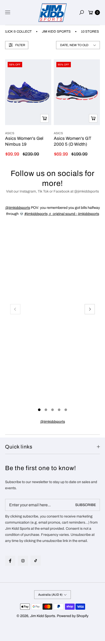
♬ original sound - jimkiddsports (73, 214)
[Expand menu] (7, 12)
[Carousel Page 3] (52, 409)
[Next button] (90, 309)
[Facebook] (10, 561)
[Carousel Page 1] (39, 409)
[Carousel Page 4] (59, 409)
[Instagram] (23, 561)
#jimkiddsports (36, 214)
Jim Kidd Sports (42, 616)
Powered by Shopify (72, 616)
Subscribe (85, 505)
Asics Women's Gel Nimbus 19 (24, 141)
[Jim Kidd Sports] (52, 12)
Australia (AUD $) (50, 594)
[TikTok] (36, 560)
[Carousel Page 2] (46, 409)
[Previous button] (15, 309)
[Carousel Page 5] (65, 409)
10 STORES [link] (88, 31)
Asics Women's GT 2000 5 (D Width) (72, 141)
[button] (81, 12)
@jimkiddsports (17, 208)
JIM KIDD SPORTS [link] (54, 31)
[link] (52, 422)
